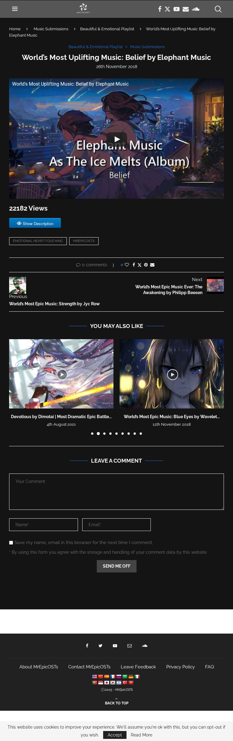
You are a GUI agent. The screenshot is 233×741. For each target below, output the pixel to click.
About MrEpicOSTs (38, 667)
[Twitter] (167, 9)
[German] (130, 676)
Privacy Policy (180, 667)
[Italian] (137, 676)
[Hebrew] (118, 682)
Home (15, 29)
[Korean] (112, 682)
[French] (112, 676)
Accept (115, 735)
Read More (141, 735)
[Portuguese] (94, 682)
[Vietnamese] (130, 682)
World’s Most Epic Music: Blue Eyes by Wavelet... (172, 416)
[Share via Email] (152, 264)
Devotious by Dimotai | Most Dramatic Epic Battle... (61, 416)
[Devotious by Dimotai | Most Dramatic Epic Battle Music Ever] (61, 373)
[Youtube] (177, 9)
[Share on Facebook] (134, 264)
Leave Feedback (138, 667)
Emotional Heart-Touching (38, 241)
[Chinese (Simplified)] (100, 676)
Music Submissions (51, 29)
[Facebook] (159, 9)
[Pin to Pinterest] (146, 264)
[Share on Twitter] (139, 264)
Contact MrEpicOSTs (89, 667)
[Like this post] (127, 264)
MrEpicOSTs (84, 241)
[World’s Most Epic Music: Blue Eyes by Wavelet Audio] (172, 373)
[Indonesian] (100, 682)
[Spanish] (106, 676)
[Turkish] (124, 682)
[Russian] (118, 676)
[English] (94, 676)
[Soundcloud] (196, 9)
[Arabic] (124, 676)
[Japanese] (106, 682)
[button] (17, 387)
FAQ (209, 667)
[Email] (186, 9)
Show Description (38, 223)
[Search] (218, 9)
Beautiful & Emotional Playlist (107, 29)
